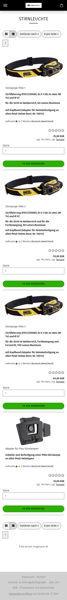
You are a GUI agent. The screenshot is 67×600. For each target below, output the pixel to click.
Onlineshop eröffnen (20, 593)
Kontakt (41, 577)
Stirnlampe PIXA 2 (15, 206)
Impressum (28, 577)
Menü (5, 5)
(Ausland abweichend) (42, 121)
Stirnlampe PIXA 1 (15, 88)
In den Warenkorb (33, 163)
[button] (6, 34)
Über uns (54, 582)
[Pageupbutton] (57, 595)
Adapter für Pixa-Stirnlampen (22, 448)
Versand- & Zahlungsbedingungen (27, 582)
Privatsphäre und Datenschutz (37, 587)
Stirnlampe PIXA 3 (15, 326)
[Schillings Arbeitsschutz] (33, 5)
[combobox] (29, 34)
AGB (15, 587)
